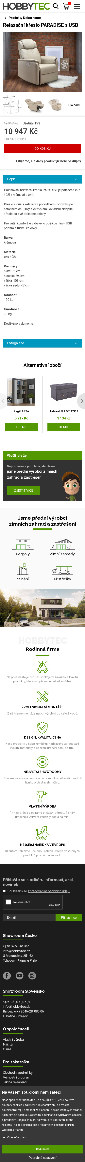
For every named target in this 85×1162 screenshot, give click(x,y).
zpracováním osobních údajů (49, 891)
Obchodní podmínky (18, 1073)
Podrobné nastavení (42, 1158)
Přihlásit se (69, 917)
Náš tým (9, 1044)
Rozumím (42, 1149)
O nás (7, 1049)
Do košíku (42, 148)
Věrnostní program (16, 1077)
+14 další (73, 105)
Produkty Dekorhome (25, 18)
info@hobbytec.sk (16, 1007)
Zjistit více (23, 490)
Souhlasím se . (39, 891)
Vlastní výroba (13, 1040)
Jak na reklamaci (15, 1082)
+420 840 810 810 (16, 946)
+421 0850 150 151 (16, 1002)
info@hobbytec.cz (16, 951)
